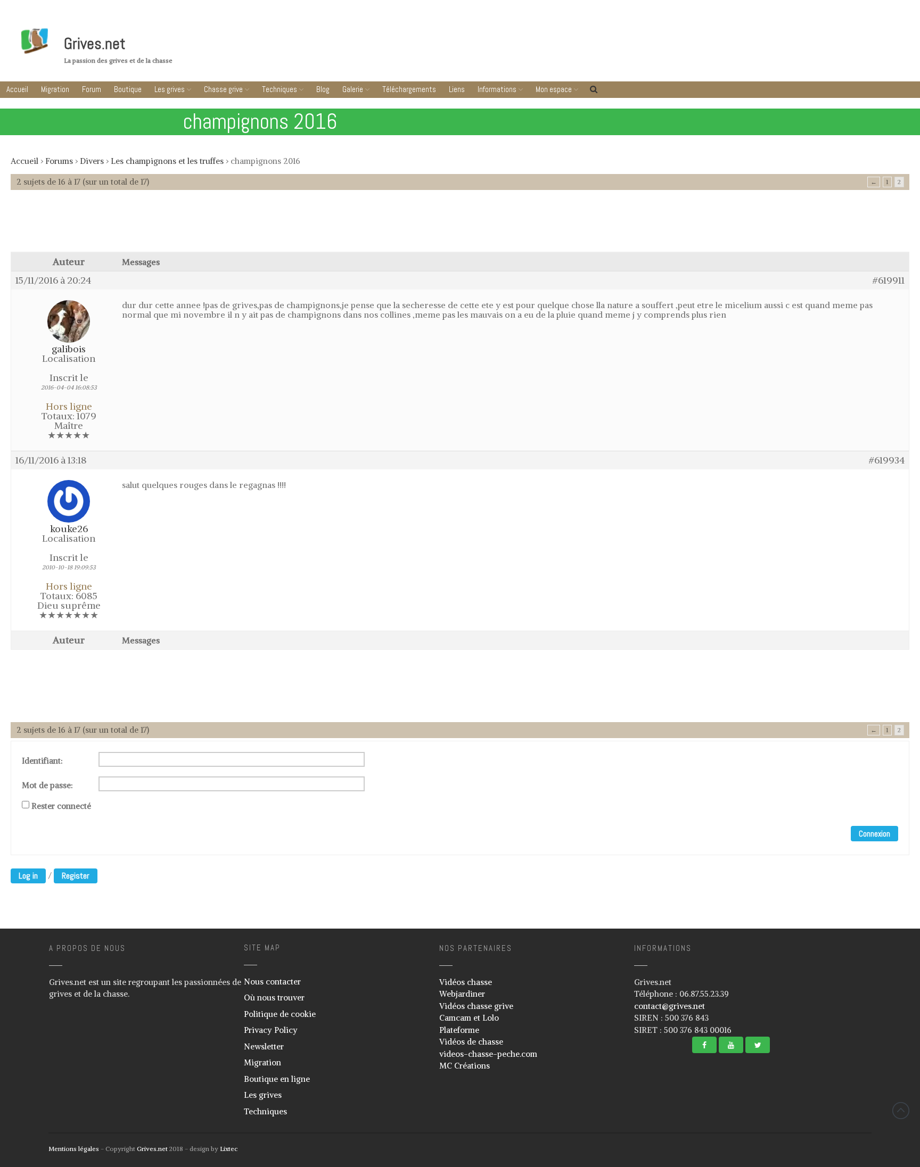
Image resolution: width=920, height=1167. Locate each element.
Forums (59, 161)
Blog (323, 89)
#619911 (889, 280)
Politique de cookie (280, 1014)
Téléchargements (409, 89)
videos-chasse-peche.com (488, 1054)
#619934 (887, 460)
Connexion (874, 834)
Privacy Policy (271, 1030)
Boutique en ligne (277, 1079)
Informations (497, 89)
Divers (92, 161)
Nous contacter (272, 981)
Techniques (279, 89)
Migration (55, 89)
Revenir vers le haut (900, 1110)
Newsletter (264, 1046)
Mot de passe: (47, 785)
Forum (91, 89)
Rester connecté (61, 806)
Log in (28, 875)
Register (75, 875)
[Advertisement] (460, 226)
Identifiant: (42, 761)
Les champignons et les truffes (167, 161)
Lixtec (228, 1149)
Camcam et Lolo (469, 1018)
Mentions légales (73, 1149)
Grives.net (95, 44)
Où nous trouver (274, 997)
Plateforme (459, 1030)
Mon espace (554, 89)
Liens (457, 89)
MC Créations (464, 1066)
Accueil (17, 89)
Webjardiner (462, 994)
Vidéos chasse (465, 982)
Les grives (169, 89)
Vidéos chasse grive (476, 1006)
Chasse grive (223, 89)
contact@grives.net (669, 1006)
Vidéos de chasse (471, 1042)
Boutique (128, 89)
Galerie (352, 89)
